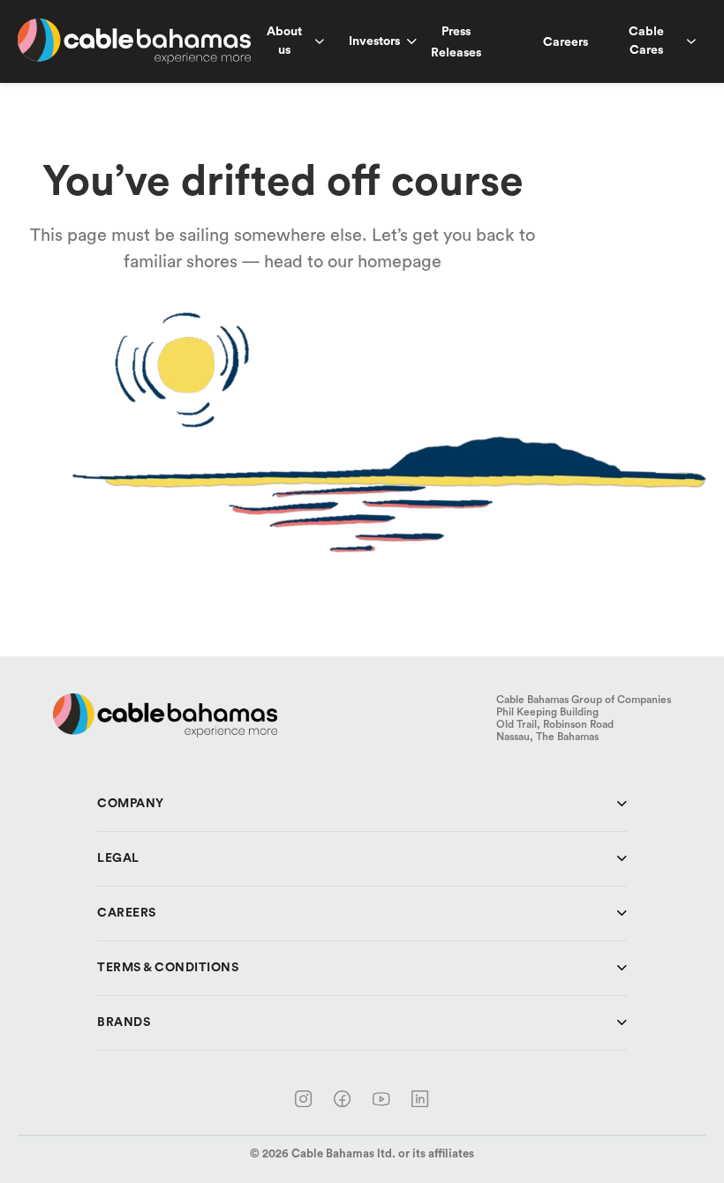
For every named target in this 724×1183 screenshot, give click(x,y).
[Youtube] (381, 1099)
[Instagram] (304, 1099)
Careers (565, 42)
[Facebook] (342, 1099)
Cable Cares (646, 41)
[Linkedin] (420, 1099)
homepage (399, 262)
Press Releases (456, 42)
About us (284, 41)
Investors (374, 41)
